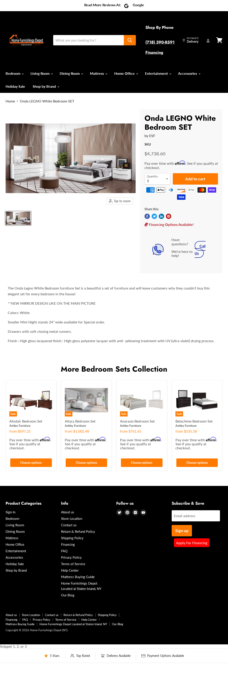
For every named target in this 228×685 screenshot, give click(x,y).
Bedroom (13, 73)
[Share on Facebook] (147, 216)
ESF (152, 135)
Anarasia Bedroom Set (137, 421)
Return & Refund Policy (78, 531)
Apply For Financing (191, 543)
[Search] (130, 40)
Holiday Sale (15, 86)
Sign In (10, 512)
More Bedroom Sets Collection (114, 369)
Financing (154, 52)
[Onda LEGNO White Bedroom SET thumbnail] (18, 218)
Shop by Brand (45, 86)
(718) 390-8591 (160, 42)
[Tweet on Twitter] (154, 216)
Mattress (97, 73)
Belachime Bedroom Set (194, 421)
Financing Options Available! (171, 224)
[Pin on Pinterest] (168, 216)
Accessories (188, 73)
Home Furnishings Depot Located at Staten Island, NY (73, 624)
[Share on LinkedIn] (161, 216)
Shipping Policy (72, 538)
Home (10, 101)
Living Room (40, 73)
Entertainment (157, 73)
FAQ (64, 551)
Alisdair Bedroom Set (25, 421)
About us (67, 512)
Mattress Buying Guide (78, 577)
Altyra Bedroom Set (80, 421)
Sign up (181, 530)
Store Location (71, 518)
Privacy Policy (71, 557)
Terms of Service (73, 564)
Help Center (70, 570)
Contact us (69, 525)
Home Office (125, 73)
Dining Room (70, 73)
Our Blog (67, 595)
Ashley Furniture (20, 425)
